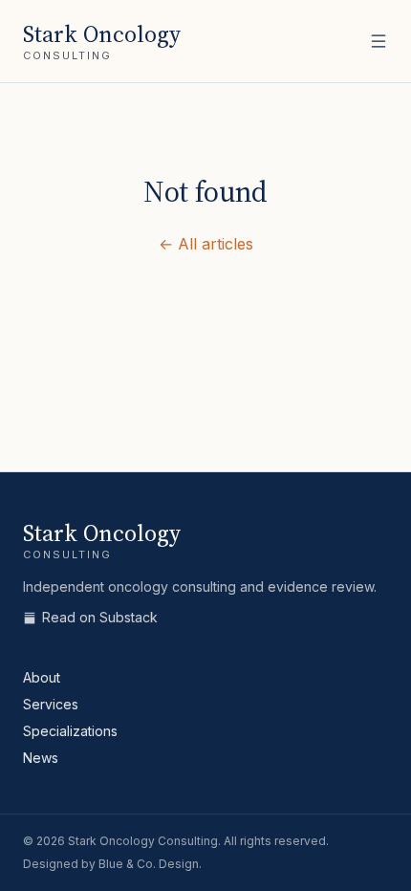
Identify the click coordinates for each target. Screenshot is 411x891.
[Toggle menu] (378, 41)
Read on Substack (100, 617)
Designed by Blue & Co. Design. (112, 864)
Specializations (70, 731)
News (40, 758)
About (41, 677)
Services (50, 704)
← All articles (206, 243)
